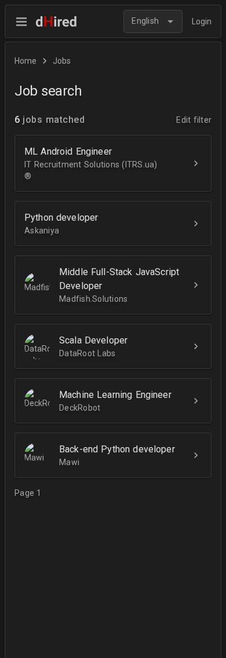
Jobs (62, 60)
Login (202, 21)
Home (25, 60)
